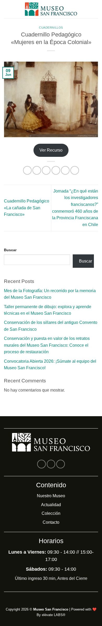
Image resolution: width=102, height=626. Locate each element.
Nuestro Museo (51, 496)
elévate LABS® (53, 615)
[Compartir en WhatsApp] (27, 170)
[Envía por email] (56, 170)
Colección (51, 513)
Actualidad (51, 504)
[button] (7, 9)
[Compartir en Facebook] (36, 170)
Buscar (10, 250)
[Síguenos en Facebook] (41, 464)
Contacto (51, 522)
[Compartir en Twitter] (46, 170)
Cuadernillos (51, 27)
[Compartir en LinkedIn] (74, 170)
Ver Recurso (51, 150)
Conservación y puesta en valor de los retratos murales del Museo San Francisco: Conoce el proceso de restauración (47, 345)
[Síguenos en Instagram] (51, 464)
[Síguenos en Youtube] (60, 464)
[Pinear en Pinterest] (65, 170)
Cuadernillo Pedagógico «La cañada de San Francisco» (26, 208)
